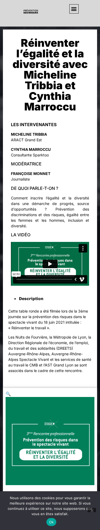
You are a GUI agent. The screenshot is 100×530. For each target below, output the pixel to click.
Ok (51, 522)
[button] (74, 9)
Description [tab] (31, 298)
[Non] (91, 510)
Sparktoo (41, 155)
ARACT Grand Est (26, 140)
